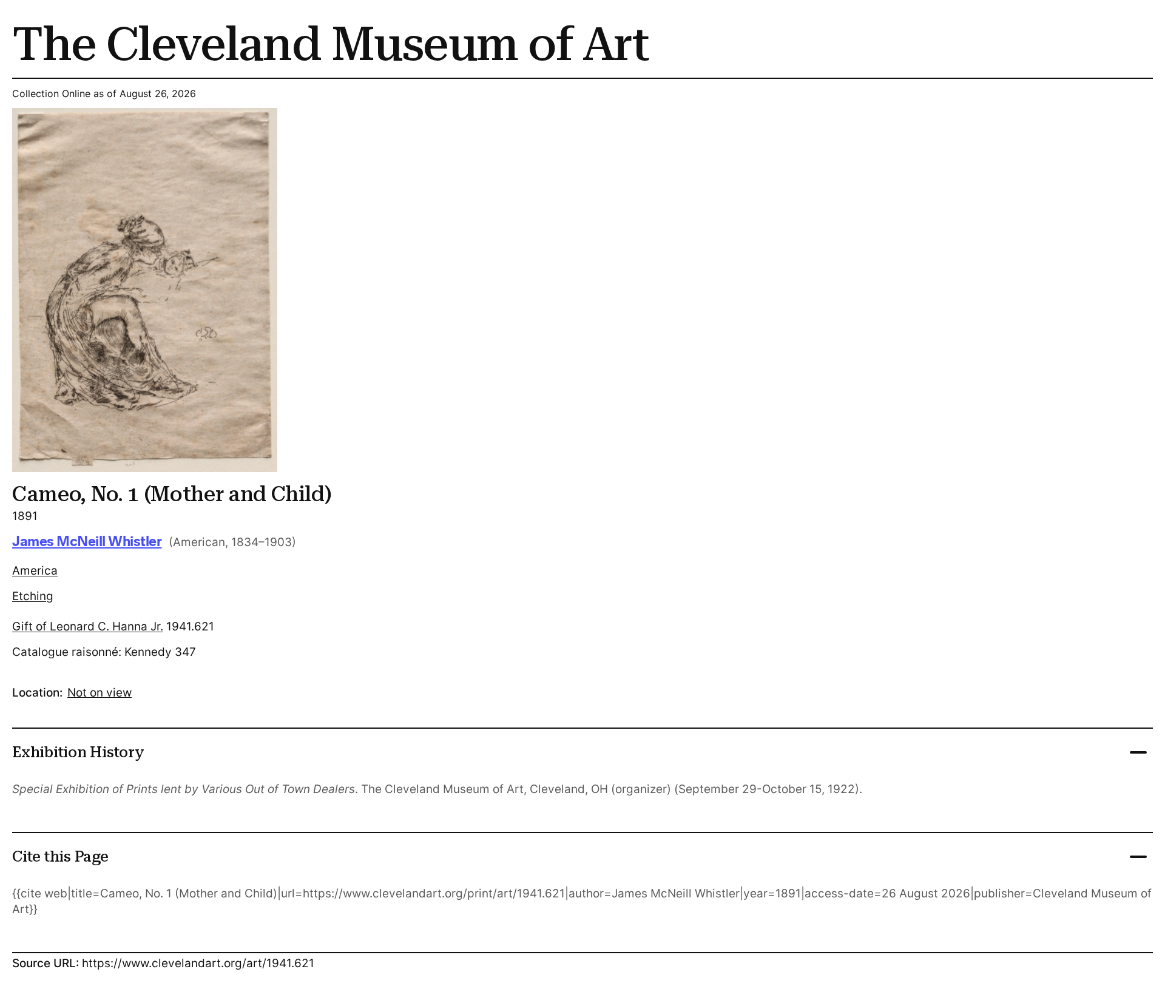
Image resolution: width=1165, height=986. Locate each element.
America (35, 571)
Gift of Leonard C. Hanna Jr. (87, 626)
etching (32, 596)
